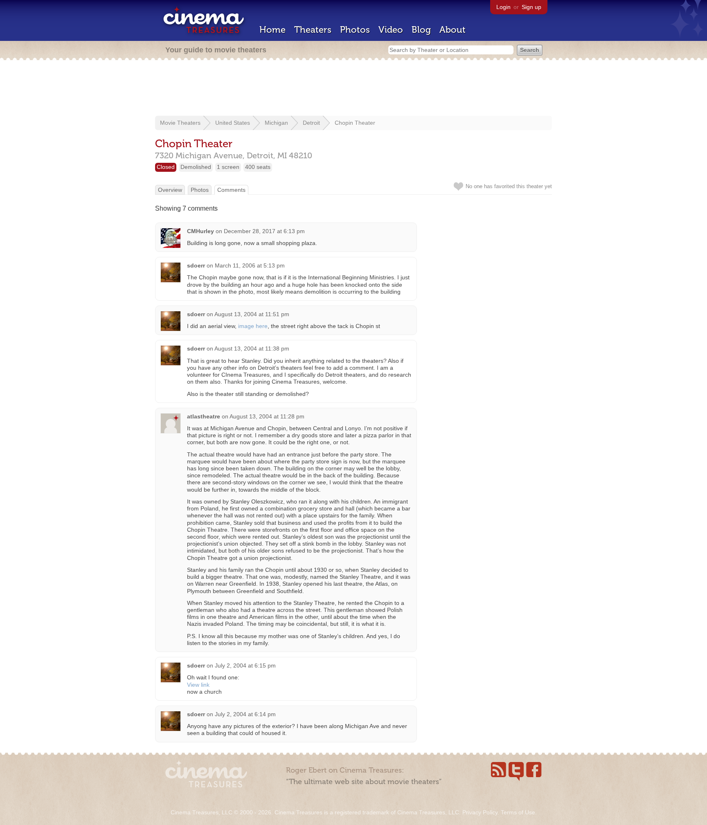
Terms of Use (518, 812)
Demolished (195, 167)
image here (253, 326)
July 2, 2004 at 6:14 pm (245, 714)
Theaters (312, 29)
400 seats (257, 167)
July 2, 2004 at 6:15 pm (245, 665)
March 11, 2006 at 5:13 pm (250, 265)
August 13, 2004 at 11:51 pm (251, 314)
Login (503, 7)
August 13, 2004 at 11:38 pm (251, 348)
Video (390, 29)
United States (232, 122)
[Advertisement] (353, 88)
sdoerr (196, 265)
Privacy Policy (480, 812)
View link (198, 684)
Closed (166, 167)
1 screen (228, 167)
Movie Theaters (180, 122)
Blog (421, 29)
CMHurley (200, 231)
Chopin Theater (355, 122)
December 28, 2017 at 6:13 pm (264, 231)
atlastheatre (203, 416)
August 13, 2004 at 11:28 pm (267, 416)
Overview (170, 190)
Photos (355, 29)
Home (272, 29)
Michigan (276, 122)
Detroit (311, 122)
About (452, 29)
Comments (231, 190)
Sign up (531, 7)
